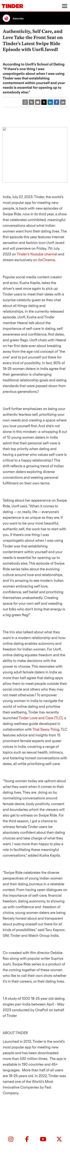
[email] (37, 102)
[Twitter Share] (44, 102)
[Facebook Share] (56, 102)
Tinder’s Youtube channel (37, 254)
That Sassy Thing (45, 729)
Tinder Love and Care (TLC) (40, 718)
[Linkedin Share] (50, 102)
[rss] (31, 102)
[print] (63, 102)
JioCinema (46, 260)
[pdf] (25, 102)
